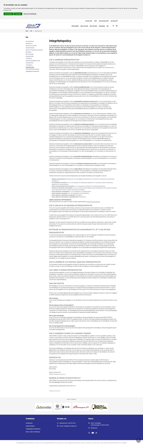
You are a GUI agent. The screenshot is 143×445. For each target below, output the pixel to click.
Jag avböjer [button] (18, 14)
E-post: (68, 426)
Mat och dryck (93, 26)
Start (27, 31)
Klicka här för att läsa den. (93, 201)
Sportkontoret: (67, 423)
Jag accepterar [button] (8, 14)
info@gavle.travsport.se (59, 374)
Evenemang (102, 26)
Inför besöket (75, 26)
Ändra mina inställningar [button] (30, 14)
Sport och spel (84, 26)
